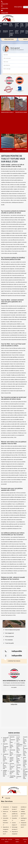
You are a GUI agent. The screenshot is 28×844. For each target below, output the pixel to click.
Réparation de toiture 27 (5, 24)
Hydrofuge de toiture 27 (22, 32)
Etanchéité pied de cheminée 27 (17, 25)
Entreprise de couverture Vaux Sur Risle (12, 766)
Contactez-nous (25, 840)
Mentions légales (17, 840)
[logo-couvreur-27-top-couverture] (8, 18)
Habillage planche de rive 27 (17, 32)
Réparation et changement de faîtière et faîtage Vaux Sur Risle (12, 742)
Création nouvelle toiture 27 (11, 24)
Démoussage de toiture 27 (5, 31)
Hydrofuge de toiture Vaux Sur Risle (5, 766)
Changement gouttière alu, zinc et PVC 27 (15, 814)
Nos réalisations (9, 38)
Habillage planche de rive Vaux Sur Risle (5, 773)
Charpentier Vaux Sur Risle (12, 772)
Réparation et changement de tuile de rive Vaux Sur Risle (5, 748)
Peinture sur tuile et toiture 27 (22, 25)
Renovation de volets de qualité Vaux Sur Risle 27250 (18, 759)
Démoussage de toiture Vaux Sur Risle (12, 752)
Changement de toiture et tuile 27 (23, 825)
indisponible (17, 651)
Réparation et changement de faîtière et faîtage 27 (11, 33)
